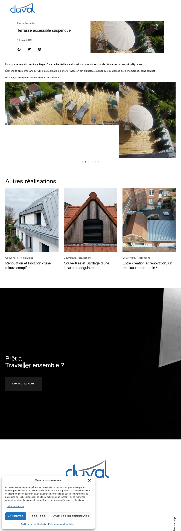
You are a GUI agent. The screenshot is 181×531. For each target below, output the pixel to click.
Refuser (39, 516)
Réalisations (26, 257)
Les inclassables (26, 23)
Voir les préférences (71, 516)
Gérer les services (15, 506)
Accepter (16, 516)
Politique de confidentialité (33, 524)
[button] (89, 480)
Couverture (11, 257)
